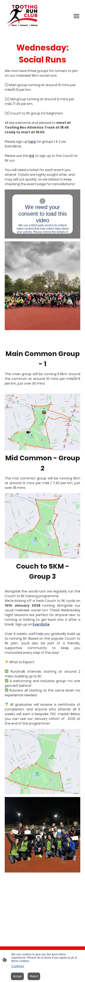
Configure (17, 966)
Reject (34, 976)
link (31, 156)
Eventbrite (41, 624)
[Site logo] (23, 16)
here (32, 141)
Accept (17, 976)
